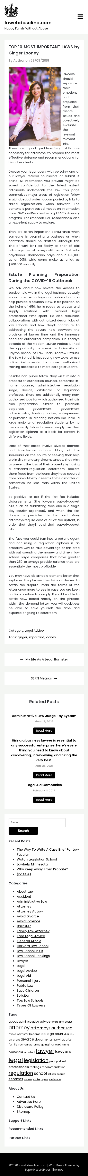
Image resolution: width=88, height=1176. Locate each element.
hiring (65, 1044)
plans (52, 1061)
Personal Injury (28, 980)
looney (51, 637)
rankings (35, 1067)
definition (70, 1034)
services (16, 1079)
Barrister (24, 926)
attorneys (40, 1028)
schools (52, 1074)
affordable (57, 1021)
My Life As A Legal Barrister (46, 659)
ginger (22, 637)
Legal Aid (24, 975)
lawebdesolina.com (28, 23)
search (61, 1074)
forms (36, 1044)
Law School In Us (30, 951)
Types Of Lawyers (31, 1005)
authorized (61, 1028)
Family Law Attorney (33, 931)
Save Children (28, 990)
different (14, 1040)
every (56, 1039)
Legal (21, 965)
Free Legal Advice (31, 936)
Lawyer (22, 960)
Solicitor (23, 995)
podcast (61, 1061)
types (44, 1079)
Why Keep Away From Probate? (42, 869)
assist (68, 1021)
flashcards (25, 1045)
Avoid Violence (28, 921)
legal (16, 1060)
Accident (24, 896)
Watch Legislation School (37, 859)
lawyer (45, 1051)
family (13, 1045)
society (28, 1079)
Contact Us (26, 1096)
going (45, 1044)
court (59, 1033)
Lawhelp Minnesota (32, 864)
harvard (55, 1044)
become (35, 1034)
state (36, 1079)
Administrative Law (32, 901)
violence (55, 1079)
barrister (22, 1034)
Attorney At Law (30, 911)
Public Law (25, 985)
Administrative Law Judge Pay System (44, 715)
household (16, 1052)
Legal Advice (34, 630)
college (47, 1033)
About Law (25, 891)
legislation (36, 1060)
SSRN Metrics (41, 678)
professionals (19, 1067)
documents (44, 1039)
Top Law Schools (30, 1000)
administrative (29, 1021)
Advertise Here (29, 1101)
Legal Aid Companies (44, 785)
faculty (66, 1039)
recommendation (53, 1067)
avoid (12, 1034)
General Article (29, 941)
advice (45, 1021)
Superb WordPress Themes (44, 1170)
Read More (44, 731)
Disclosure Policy (30, 1106)
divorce (27, 1039)
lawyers (63, 1051)
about (13, 1021)
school (40, 1073)
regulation (21, 1073)
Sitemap (23, 1111)
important (36, 637)
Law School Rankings (33, 956)
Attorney (24, 906)
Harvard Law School (33, 946)
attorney (19, 1027)
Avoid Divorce (28, 916)
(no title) (24, 874)
